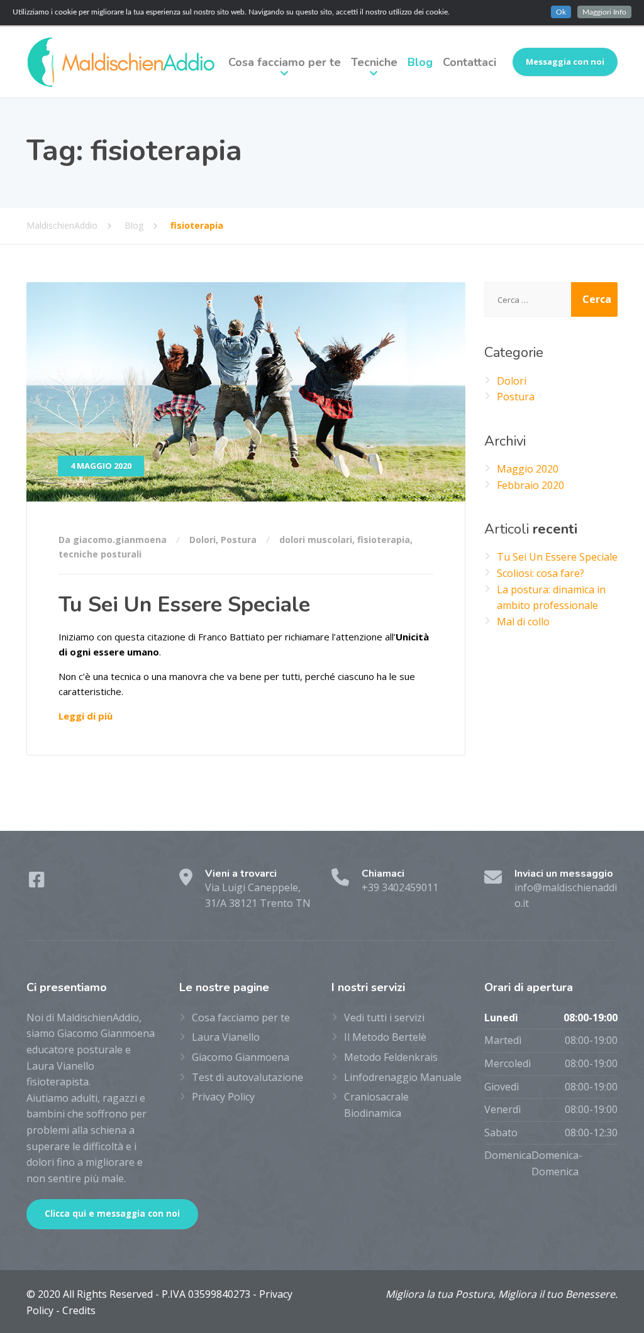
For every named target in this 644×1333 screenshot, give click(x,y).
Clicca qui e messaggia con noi (112, 1213)
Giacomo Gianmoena (240, 1057)
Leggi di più (85, 716)
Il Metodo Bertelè (385, 1037)
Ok (561, 12)
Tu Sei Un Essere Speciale (184, 604)
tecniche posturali (100, 554)
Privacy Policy (223, 1097)
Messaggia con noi (565, 61)
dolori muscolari (315, 540)
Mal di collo (523, 621)
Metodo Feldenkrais (391, 1057)
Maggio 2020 (527, 469)
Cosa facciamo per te (284, 62)
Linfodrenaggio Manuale (403, 1077)
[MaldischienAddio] (120, 61)
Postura (239, 540)
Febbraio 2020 (530, 485)
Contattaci (469, 62)
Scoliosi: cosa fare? (540, 573)
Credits (79, 1310)
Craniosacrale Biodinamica (376, 1105)
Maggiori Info (604, 12)
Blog (420, 62)
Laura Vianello (226, 1037)
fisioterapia (383, 540)
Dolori (202, 540)
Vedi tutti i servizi (384, 1017)
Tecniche (374, 62)
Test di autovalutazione (247, 1077)
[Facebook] (37, 882)
